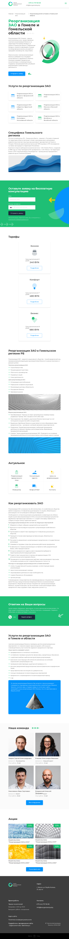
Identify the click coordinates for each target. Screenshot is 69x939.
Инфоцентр (16, 490)
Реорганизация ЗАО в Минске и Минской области (51, 107)
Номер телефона (14, 204)
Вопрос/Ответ (35, 490)
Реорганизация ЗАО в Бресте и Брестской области (24, 107)
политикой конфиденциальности (18, 219)
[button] (16, 74)
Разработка (12, 923)
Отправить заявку (17, 213)
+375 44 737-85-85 (34, 3)
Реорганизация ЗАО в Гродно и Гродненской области (25, 96)
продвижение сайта (26, 923)
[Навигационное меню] (66, 3)
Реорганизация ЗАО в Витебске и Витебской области (51, 118)
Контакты (52, 490)
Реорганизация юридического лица (16, 478)
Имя (9, 196)
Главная (10, 14)
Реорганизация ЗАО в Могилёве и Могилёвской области (25, 118)
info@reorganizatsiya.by (33, 5)
